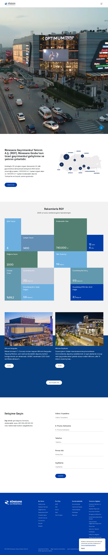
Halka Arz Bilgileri (94, 534)
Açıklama (59, 463)
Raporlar (74, 515)
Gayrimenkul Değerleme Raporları (95, 522)
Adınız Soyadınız (62, 413)
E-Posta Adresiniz (63, 426)
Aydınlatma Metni (43, 549)
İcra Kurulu (41, 520)
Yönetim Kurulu (42, 518)
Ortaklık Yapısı (42, 515)
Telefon (58, 438)
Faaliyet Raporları (94, 509)
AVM (56, 504)
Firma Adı (59, 450)
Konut (57, 510)
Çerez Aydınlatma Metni (88, 545)
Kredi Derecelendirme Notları (95, 518)
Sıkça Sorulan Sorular (95, 537)
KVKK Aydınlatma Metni (45, 551)
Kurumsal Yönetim (94, 511)
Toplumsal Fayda (77, 507)
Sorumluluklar (76, 504)
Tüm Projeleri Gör (54, 382)
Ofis (56, 507)
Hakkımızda (10, 185)
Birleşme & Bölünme (95, 514)
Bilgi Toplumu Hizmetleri (58, 549)
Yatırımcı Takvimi (94, 529)
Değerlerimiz (42, 510)
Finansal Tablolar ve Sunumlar (95, 505)
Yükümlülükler (76, 510)
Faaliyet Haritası (43, 507)
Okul (56, 512)
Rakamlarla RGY (43, 512)
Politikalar (75, 512)
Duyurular (92, 526)
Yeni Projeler (59, 515)
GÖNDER (60, 476)
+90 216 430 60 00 (25, 423)
